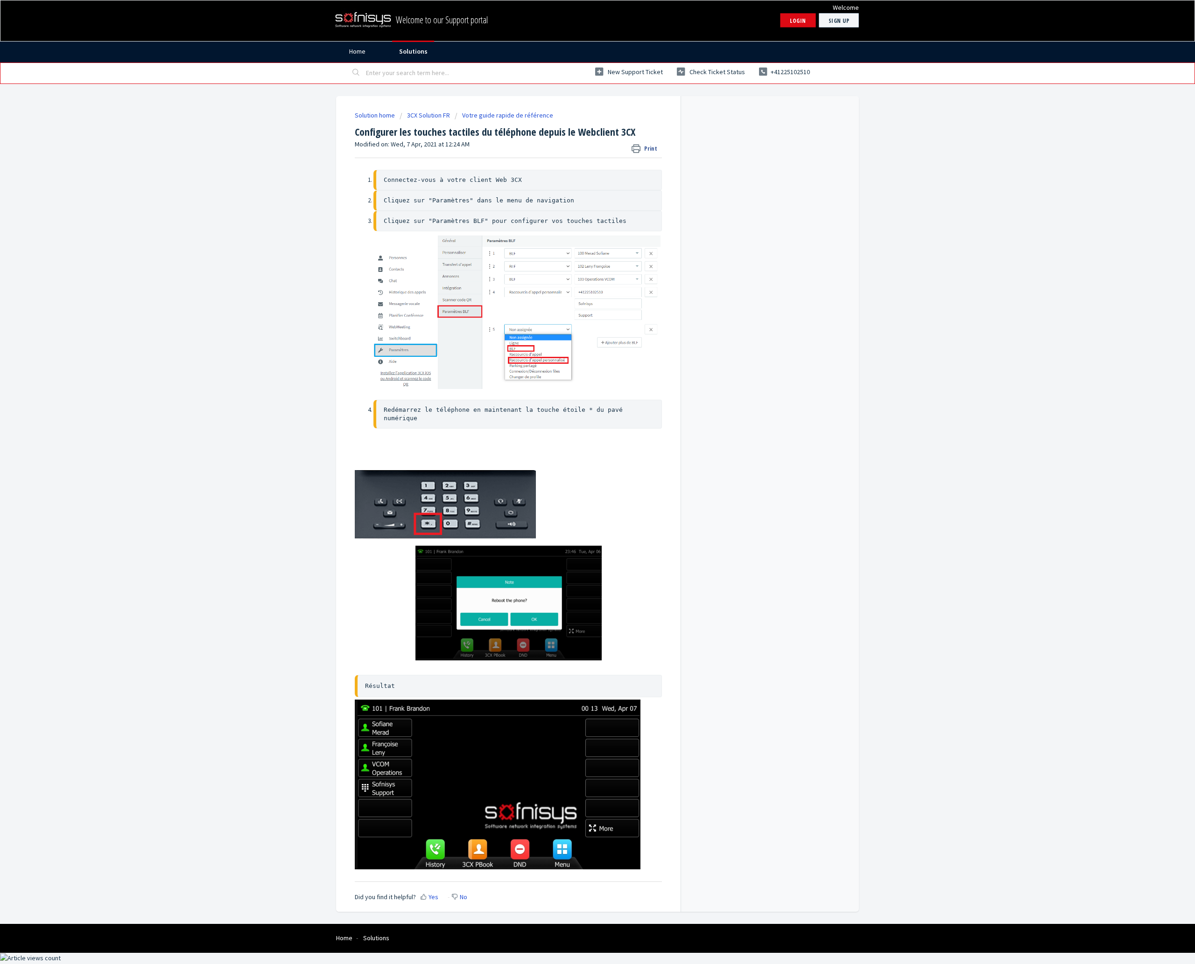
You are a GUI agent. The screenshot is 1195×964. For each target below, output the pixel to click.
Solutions (413, 51)
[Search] (356, 73)
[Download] (580, 368)
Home (357, 51)
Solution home (375, 115)
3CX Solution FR (428, 115)
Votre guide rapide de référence (507, 115)
